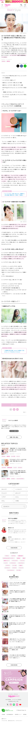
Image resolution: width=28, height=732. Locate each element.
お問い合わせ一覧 (11, 720)
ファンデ (21, 567)
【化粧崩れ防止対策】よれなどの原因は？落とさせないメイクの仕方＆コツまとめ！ (14, 351)
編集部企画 (9, 467)
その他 (17, 501)
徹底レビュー (6, 560)
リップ (15, 467)
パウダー (13, 478)
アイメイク (4, 493)
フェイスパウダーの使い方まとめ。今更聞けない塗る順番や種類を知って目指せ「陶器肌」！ (14, 194)
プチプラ (7, 565)
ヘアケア (3, 497)
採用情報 (24, 714)
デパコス (20, 467)
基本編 (8, 61)
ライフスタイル (11, 570)
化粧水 (20, 565)
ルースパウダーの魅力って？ (9, 80)
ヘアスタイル (12, 563)
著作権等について (18, 714)
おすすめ (4, 467)
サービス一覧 (4, 720)
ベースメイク (9, 59)
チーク (18, 456)
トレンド (22, 560)
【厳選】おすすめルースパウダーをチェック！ (13, 92)
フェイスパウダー (20, 478)
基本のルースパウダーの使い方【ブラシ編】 (13, 85)
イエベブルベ (21, 563)
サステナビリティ (19, 720)
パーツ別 (14, 565)
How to (3, 61)
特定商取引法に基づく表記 (13, 701)
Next (24, 412)
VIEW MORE (14, 548)
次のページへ (14, 405)
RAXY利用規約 (8, 699)
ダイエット (7, 567)
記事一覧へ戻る (14, 437)
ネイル (17, 497)
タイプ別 (13, 456)
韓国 (24, 558)
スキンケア (4, 489)
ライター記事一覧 (14, 431)
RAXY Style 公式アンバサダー (8, 558)
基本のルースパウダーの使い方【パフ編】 (12, 82)
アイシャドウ (14, 560)
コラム (3, 501)
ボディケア (18, 493)
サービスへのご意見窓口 (16, 699)
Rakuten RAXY (8, 5)
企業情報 (3, 714)
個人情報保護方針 (10, 714)
